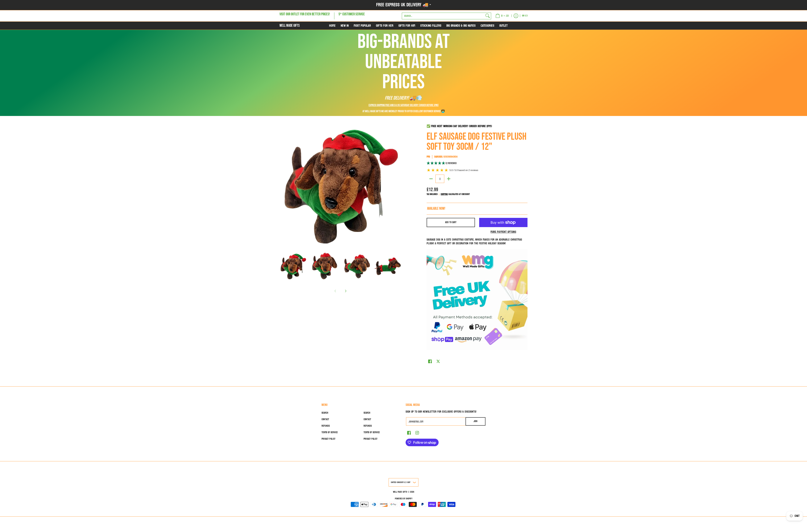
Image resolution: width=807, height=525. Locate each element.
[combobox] (443, 16)
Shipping (444, 194)
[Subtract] (431, 179)
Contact (325, 419)
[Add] (448, 179)
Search (325, 413)
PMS (428, 156)
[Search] (487, 16)
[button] (477, 163)
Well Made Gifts (290, 25)
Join (475, 421)
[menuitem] (502, 15)
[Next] (345, 291)
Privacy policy (328, 439)
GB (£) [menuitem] (525, 16)
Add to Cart (450, 222)
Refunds (326, 426)
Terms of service (330, 432)
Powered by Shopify (403, 499)
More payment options (503, 232)
